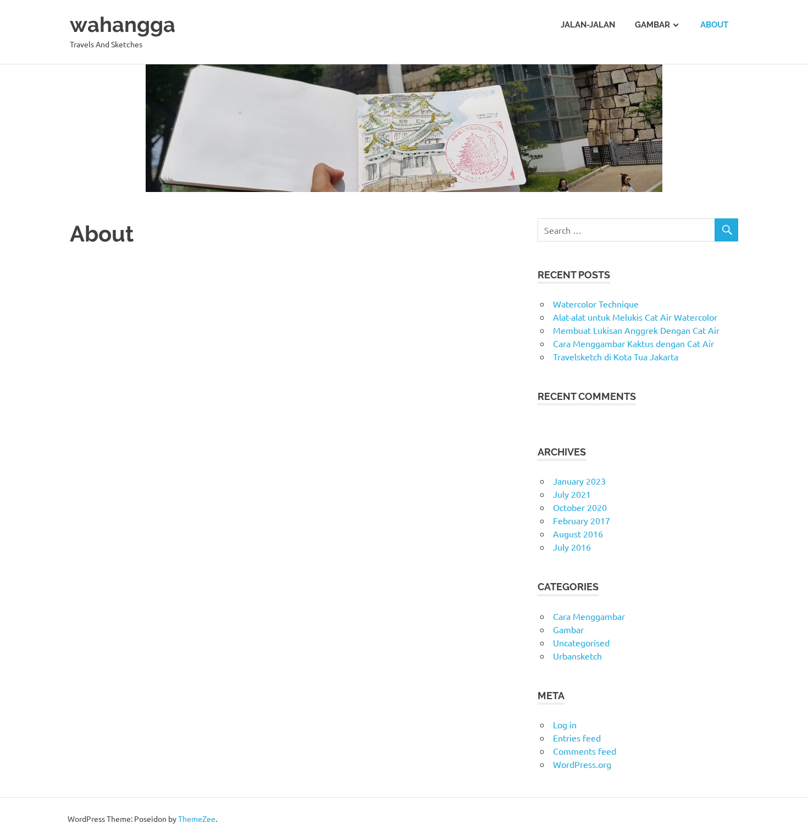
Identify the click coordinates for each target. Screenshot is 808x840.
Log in (565, 724)
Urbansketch (577, 655)
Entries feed (577, 737)
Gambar (652, 25)
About (714, 25)
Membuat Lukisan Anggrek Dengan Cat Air (636, 330)
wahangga (122, 24)
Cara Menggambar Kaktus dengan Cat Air (633, 343)
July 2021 (572, 493)
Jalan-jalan (588, 25)
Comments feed (584, 750)
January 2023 (579, 480)
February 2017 (581, 520)
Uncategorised (581, 642)
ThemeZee (196, 818)
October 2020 (580, 507)
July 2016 (572, 546)
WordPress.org (582, 764)
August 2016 (578, 533)
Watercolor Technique (596, 303)
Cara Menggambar (589, 616)
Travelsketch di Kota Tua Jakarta (615, 356)
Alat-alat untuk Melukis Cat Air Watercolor (635, 316)
